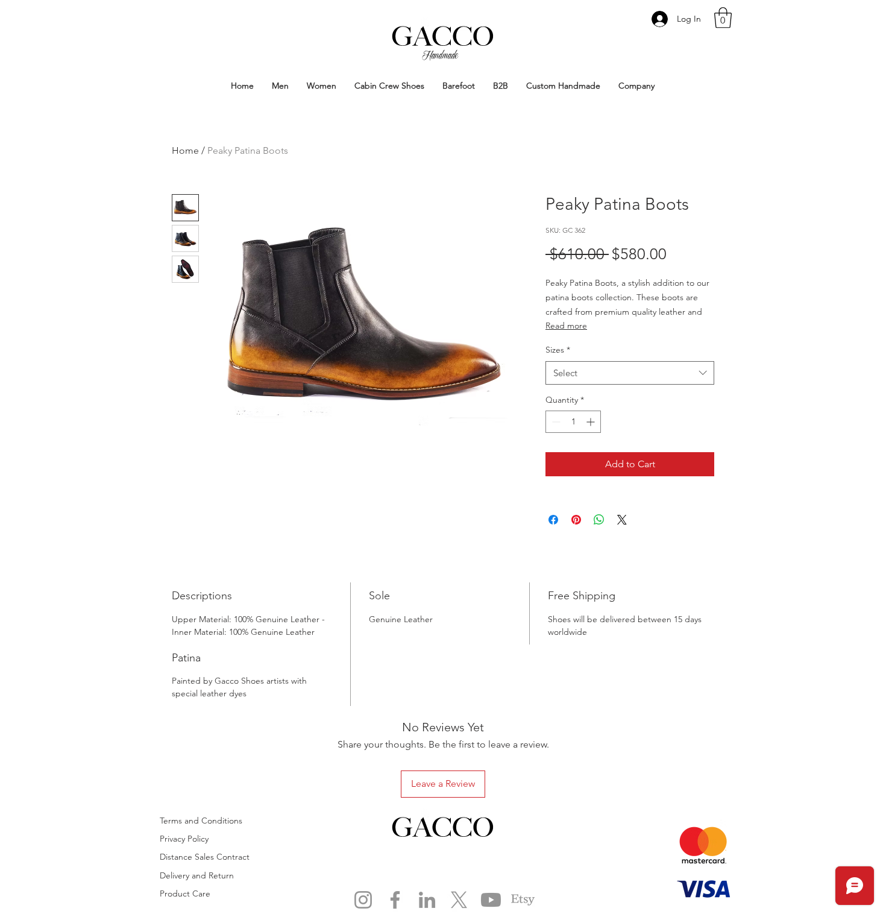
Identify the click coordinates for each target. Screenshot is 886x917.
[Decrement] (554, 421)
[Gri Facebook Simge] (395, 900)
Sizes (557, 349)
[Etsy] (523, 900)
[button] (723, 17)
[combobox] (629, 373)
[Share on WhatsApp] (599, 519)
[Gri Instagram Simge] (363, 900)
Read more (566, 325)
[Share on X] (622, 519)
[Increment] (591, 421)
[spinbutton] (573, 421)
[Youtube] (491, 900)
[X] (459, 900)
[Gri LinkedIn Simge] (427, 900)
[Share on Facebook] (553, 519)
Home (185, 150)
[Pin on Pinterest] (576, 519)
